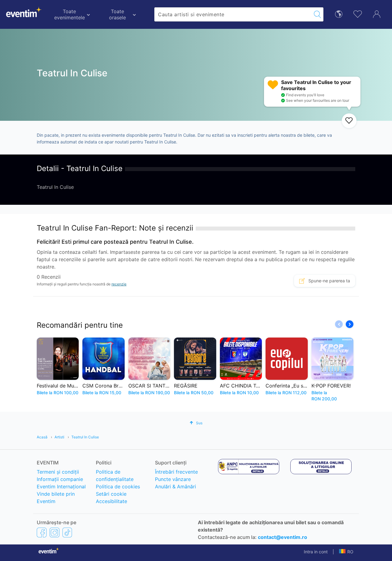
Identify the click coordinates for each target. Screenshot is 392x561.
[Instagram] (54, 532)
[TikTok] (67, 532)
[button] (349, 324)
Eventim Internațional (61, 486)
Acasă (42, 437)
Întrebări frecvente (176, 472)
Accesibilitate (111, 501)
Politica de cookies (118, 486)
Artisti (59, 437)
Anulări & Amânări (175, 486)
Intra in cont (316, 551)
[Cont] (377, 13)
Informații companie (60, 479)
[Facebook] (42, 532)
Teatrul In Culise (85, 437)
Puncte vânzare (173, 479)
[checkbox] (349, 120)
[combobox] (232, 14)
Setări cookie (111, 494)
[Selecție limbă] (339, 13)
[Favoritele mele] (357, 13)
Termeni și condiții (58, 472)
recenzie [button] (118, 284)
